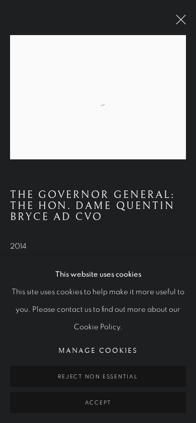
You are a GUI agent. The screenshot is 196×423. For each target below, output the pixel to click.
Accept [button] (98, 402)
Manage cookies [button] (98, 351)
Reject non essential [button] (98, 376)
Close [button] (178, 22)
